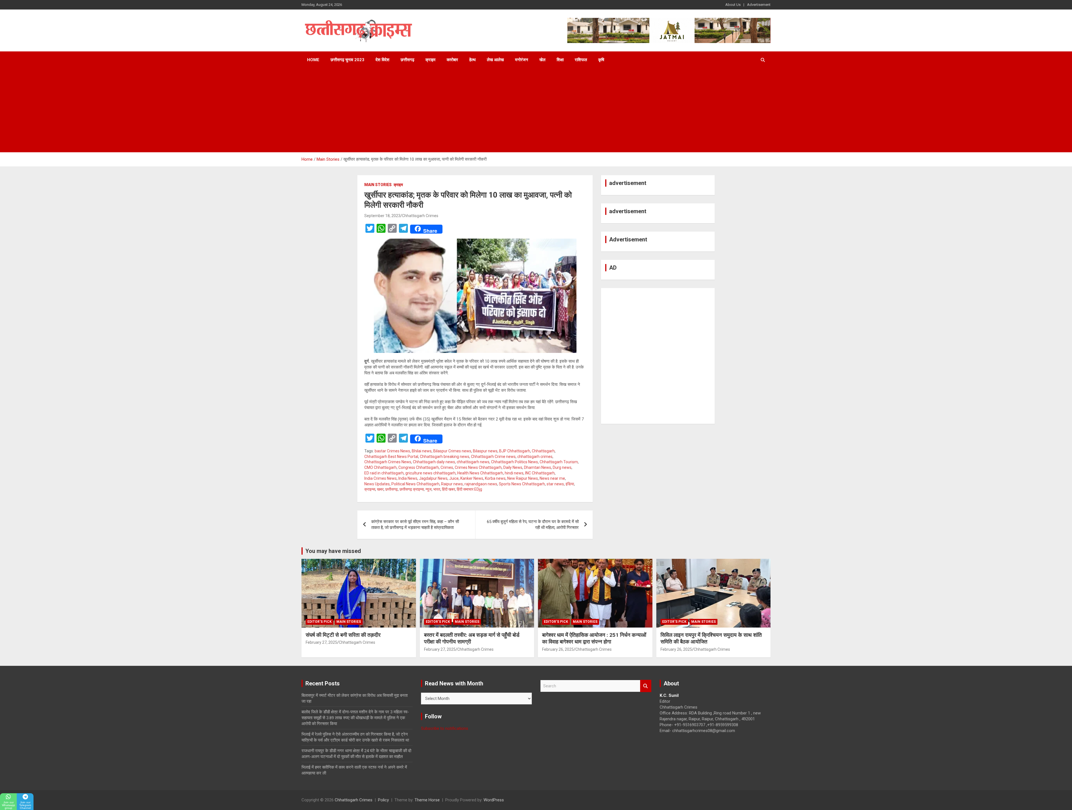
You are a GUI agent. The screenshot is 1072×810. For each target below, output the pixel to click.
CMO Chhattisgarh (380, 467)
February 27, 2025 (321, 642)
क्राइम (430, 59)
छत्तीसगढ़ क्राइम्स (411, 489)
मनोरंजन (521, 59)
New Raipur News (522, 478)
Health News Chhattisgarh (480, 473)
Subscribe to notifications (444, 728)
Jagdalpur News (433, 478)
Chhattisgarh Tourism (559, 462)
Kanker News (471, 478)
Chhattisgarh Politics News (514, 462)
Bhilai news (422, 451)
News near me (552, 478)
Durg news (562, 467)
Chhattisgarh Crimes (420, 215)
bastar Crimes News (392, 451)
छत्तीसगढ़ (407, 59)
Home (313, 59)
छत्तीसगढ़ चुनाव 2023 (347, 59)
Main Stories (378, 184)
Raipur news (452, 484)
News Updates (377, 484)
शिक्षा (560, 59)
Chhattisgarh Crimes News (387, 462)
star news (555, 484)
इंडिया (570, 484)
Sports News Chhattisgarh (522, 484)
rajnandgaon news (481, 484)
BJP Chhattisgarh (514, 451)
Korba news (495, 478)
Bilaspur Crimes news (452, 451)
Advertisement (758, 5)
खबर (380, 489)
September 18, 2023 (382, 215)
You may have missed (333, 551)
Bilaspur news (485, 451)
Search (645, 686)
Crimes (447, 467)
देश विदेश (382, 59)
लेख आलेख (495, 59)
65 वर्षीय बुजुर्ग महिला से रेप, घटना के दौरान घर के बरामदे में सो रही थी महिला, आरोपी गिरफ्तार (533, 524)
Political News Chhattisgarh (415, 484)
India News (407, 478)
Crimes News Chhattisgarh (478, 467)
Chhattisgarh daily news (434, 462)
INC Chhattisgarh (540, 473)
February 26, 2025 (558, 649)
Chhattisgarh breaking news (444, 456)
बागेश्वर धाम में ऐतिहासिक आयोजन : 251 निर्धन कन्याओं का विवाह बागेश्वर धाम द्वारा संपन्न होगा (594, 638)
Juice (454, 478)
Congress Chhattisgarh (418, 467)
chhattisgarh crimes (534, 456)
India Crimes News (380, 478)
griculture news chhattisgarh (430, 473)
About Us (733, 5)
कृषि (601, 59)
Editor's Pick (319, 622)
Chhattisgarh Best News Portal (391, 456)
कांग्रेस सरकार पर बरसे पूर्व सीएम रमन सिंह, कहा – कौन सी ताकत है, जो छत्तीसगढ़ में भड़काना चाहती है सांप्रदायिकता (415, 524)
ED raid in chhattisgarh (384, 473)
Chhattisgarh (543, 451)
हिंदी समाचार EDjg (469, 489)
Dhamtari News (537, 467)
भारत (436, 489)
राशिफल (581, 59)
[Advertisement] (536, 110)
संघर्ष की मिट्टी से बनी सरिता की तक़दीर (343, 635)
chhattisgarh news (473, 462)
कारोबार (452, 59)
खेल (542, 59)
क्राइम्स (369, 489)
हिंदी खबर (448, 489)
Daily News (512, 467)
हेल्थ (472, 59)
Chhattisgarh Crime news (493, 456)
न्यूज (428, 489)
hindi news (514, 473)
